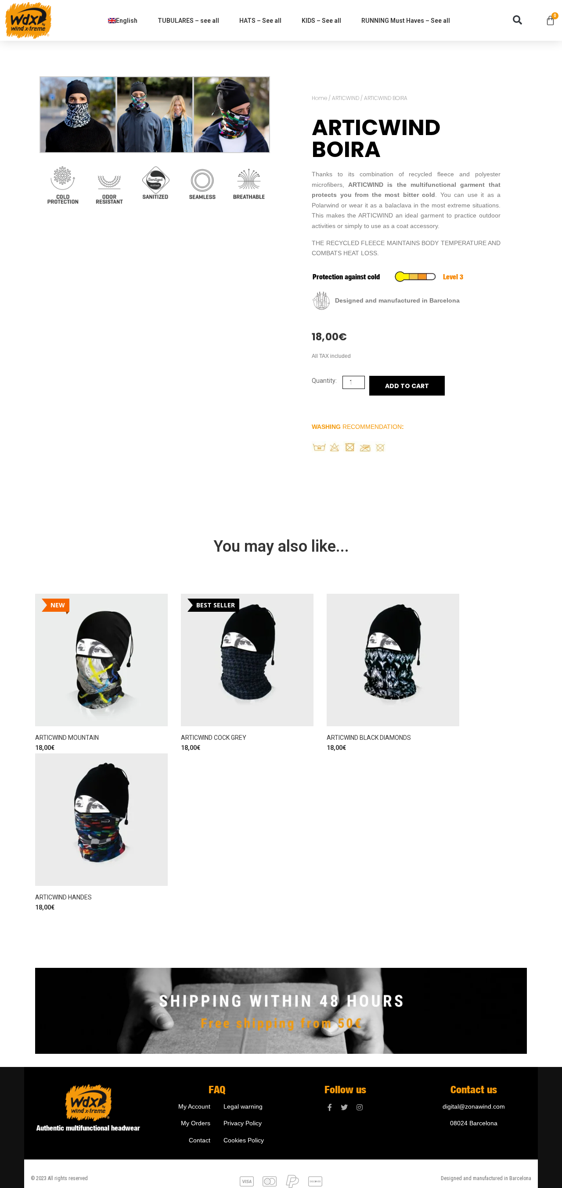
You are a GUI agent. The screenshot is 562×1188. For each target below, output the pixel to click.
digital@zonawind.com (474, 1106)
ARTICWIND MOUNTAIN (67, 737)
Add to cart (407, 386)
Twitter (344, 1107)
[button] (517, 20)
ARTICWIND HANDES (63, 897)
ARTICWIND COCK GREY (213, 737)
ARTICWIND (345, 98)
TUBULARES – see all (188, 20)
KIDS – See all (321, 20)
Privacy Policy (242, 1123)
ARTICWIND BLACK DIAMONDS (369, 737)
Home (319, 98)
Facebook (330, 1107)
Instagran (360, 1107)
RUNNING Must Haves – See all (405, 20)
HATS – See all (260, 20)
